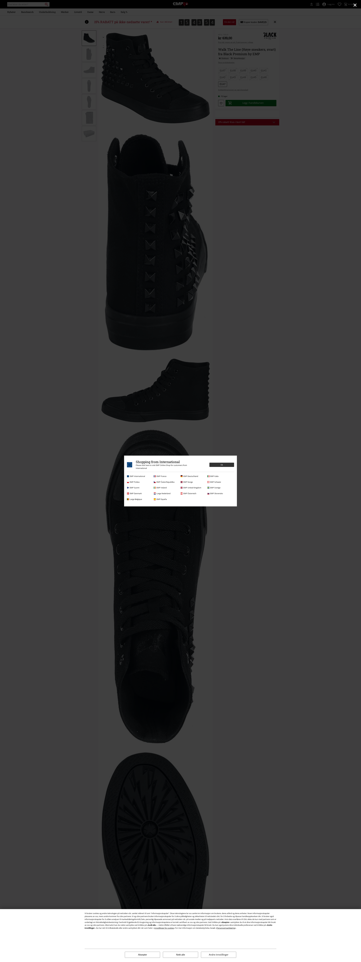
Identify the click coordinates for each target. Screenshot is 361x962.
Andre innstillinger (218, 954)
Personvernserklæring (226, 928)
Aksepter (142, 955)
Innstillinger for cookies (164, 928)
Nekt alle (180, 955)
